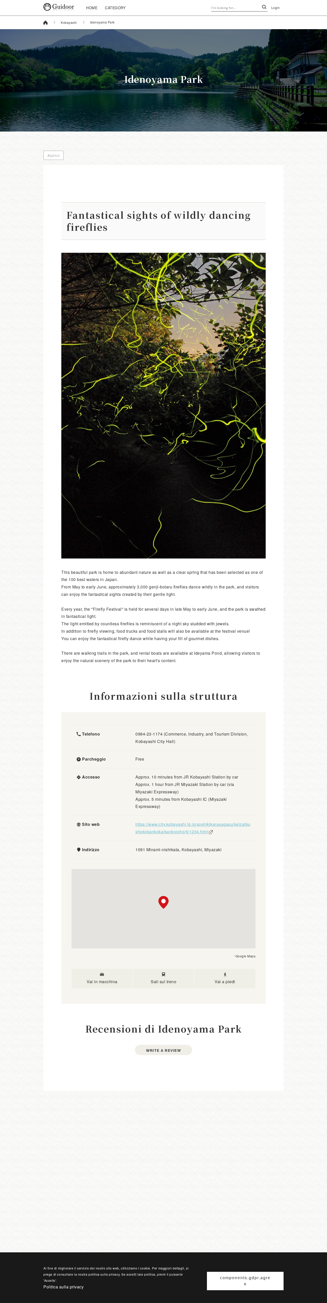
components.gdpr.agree (245, 1281)
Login (275, 7)
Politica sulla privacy (63, 1287)
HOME (91, 7)
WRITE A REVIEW (163, 1050)
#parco (54, 155)
